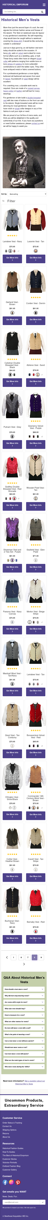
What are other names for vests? (17, 1021)
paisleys (18, 64)
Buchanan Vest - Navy (12, 922)
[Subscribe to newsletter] (42, 1202)
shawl (17, 108)
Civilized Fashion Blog (11, 1166)
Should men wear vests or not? (16, 1047)
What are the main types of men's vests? (19, 1060)
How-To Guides (9, 1152)
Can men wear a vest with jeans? (17, 1054)
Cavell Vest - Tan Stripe (35, 860)
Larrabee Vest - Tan (36, 674)
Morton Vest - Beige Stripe (36, 613)
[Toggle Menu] (43, 4)
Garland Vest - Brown (12, 303)
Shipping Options (9, 1129)
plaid (26, 78)
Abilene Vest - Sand (36, 365)
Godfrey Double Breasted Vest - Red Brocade (12, 489)
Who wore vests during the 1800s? (17, 1066)
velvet (20, 53)
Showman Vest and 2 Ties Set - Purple (12, 551)
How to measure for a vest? (15, 1015)
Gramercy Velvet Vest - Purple (35, 427)
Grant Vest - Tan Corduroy (12, 736)
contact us (35, 123)
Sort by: (4, 194)
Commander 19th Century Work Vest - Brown (36, 798)
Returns (6, 1133)
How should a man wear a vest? (16, 989)
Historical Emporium (15, 4)
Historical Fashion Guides (13, 1148)
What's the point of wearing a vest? (17, 1034)
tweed (7, 78)
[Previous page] (7, 957)
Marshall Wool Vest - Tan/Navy (12, 674)
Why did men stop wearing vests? (17, 995)
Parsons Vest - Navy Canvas (12, 613)
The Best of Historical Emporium (16, 1155)
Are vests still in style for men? (16, 1002)
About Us (6, 1137)
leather (19, 91)
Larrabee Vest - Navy (12, 241)
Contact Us (7, 1126)
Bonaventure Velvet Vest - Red (36, 736)
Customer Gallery (10, 1169)
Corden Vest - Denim (35, 303)
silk (9, 53)
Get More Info (12, 257)
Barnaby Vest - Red (36, 922)
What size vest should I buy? (15, 1008)
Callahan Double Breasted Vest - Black (12, 365)
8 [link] (34, 957)
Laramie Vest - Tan (35, 241)
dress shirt (18, 41)
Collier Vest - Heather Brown (12, 860)
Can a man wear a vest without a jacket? (19, 1041)
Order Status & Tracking (12, 1122)
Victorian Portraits (10, 1162)
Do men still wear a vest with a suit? (18, 1028)
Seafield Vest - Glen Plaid (36, 551)
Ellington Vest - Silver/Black (12, 798)
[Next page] (24, 964)
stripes (10, 64)
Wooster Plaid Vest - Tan (35, 489)
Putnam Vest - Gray (12, 427)
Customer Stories (10, 1159)
